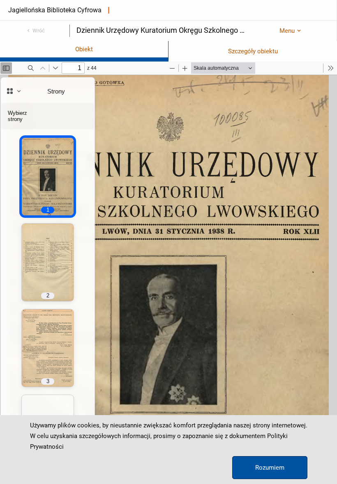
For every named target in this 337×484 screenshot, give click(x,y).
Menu (287, 30)
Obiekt (84, 49)
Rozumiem (269, 467)
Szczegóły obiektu (253, 51)
